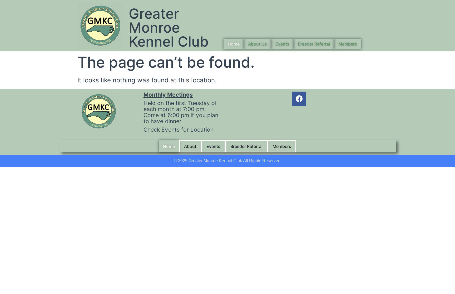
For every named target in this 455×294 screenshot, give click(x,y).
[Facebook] (299, 99)
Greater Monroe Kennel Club (169, 27)
